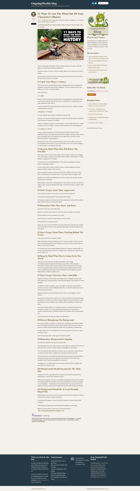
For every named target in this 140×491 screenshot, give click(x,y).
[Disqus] (57, 433)
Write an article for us (43, 480)
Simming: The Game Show (95, 114)
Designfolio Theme (104, 489)
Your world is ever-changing (95, 122)
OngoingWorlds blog (44, 3)
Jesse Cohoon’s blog (58, 25)
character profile (45, 22)
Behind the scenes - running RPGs (50, 20)
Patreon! (100, 128)
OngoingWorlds (91, 41)
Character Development (64, 20)
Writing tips (72, 20)
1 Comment (52, 22)
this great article (46, 25)
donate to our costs (101, 477)
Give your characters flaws (58, 473)
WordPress (93, 488)
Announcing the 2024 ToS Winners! (97, 65)
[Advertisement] (98, 157)
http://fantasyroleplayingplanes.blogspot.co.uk (51, 411)
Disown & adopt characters (58, 475)
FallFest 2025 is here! (94, 67)
